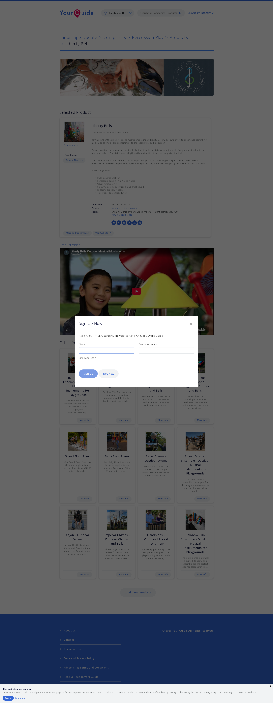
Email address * (87, 357)
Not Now (108, 373)
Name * (83, 344)
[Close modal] (191, 323)
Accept (8, 698)
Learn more (21, 698)
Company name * (148, 344)
